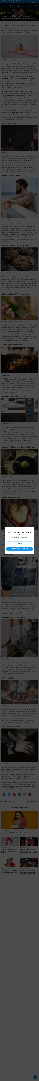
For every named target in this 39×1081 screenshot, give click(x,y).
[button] (19, 540)
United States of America (19, 548)
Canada (19, 543)
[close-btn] (32, 529)
